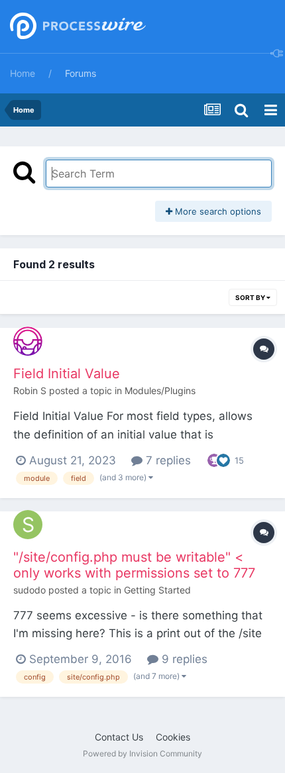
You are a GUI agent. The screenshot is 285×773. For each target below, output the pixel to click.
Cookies (173, 737)
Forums (80, 73)
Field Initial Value (66, 374)
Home (22, 73)
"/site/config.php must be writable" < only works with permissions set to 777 (134, 565)
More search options (216, 211)
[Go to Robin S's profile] (27, 341)
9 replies (182, 659)
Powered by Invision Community (142, 753)
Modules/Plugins (160, 390)
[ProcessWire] (76, 27)
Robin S (29, 390)
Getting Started (157, 589)
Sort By (250, 297)
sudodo (29, 589)
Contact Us (119, 737)
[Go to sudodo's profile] (27, 524)
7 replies (166, 460)
